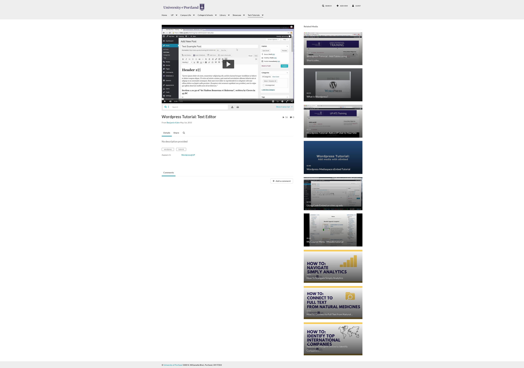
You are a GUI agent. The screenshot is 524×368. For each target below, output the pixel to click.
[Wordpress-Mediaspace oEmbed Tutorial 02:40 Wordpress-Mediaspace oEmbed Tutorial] (333, 157)
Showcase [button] (237, 15)
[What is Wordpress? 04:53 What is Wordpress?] (333, 85)
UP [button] (172, 15)
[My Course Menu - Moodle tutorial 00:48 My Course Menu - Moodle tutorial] (333, 230)
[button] (326, 5)
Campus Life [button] (185, 15)
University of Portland (173, 365)
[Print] (238, 107)
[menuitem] (166, 14)
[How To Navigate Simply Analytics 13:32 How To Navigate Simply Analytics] (333, 266)
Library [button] (223, 15)
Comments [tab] (168, 172)
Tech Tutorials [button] (254, 15)
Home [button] (164, 15)
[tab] (167, 132)
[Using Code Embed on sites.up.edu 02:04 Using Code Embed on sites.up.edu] (333, 193)
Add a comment (283, 181)
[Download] (232, 107)
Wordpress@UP (188, 155)
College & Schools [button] (205, 15)
